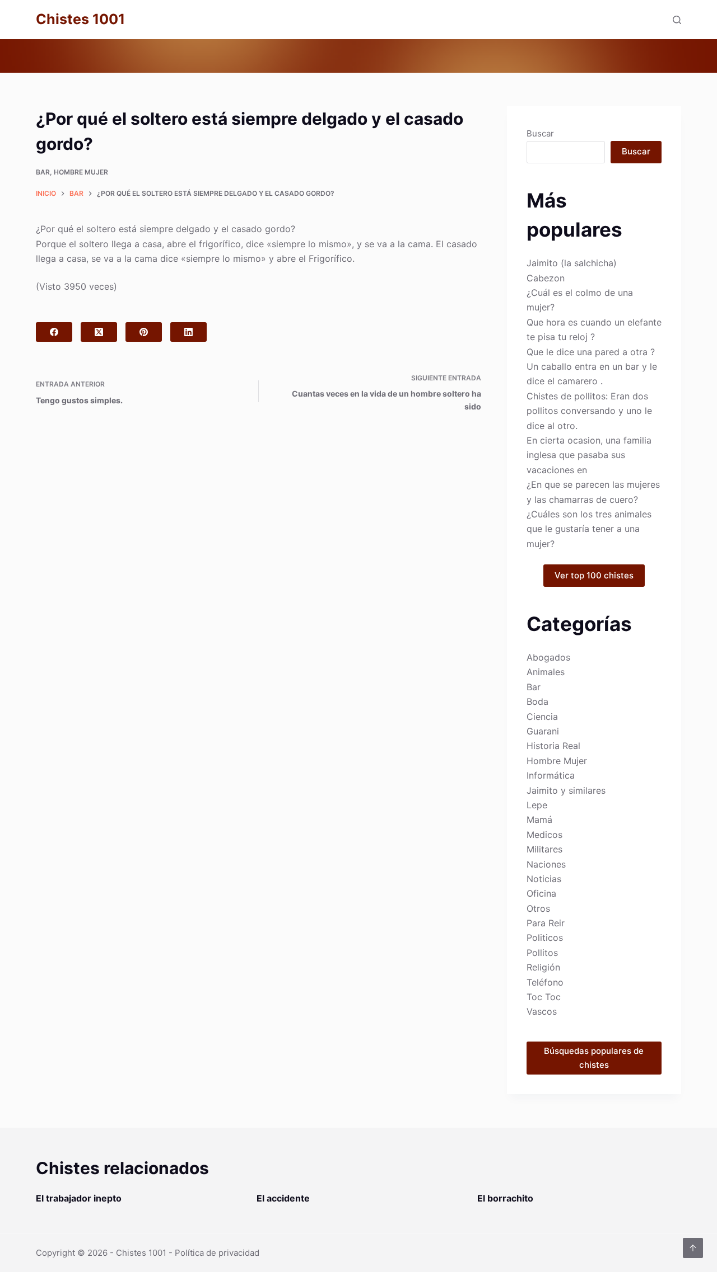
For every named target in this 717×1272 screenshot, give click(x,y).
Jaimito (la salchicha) (572, 262)
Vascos (542, 1011)
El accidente (283, 1198)
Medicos (544, 834)
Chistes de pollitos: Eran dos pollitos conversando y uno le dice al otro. (589, 410)
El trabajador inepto (79, 1198)
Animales (546, 671)
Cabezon (546, 278)
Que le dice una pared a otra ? (591, 351)
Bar (43, 172)
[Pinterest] (143, 332)
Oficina (541, 893)
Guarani (543, 731)
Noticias (544, 878)
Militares (544, 849)
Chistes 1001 (80, 19)
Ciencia (542, 716)
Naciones (546, 864)
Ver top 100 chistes (594, 575)
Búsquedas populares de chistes (594, 1057)
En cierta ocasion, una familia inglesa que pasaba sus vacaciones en (589, 455)
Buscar (540, 133)
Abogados (548, 657)
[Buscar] (677, 20)
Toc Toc (544, 996)
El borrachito (505, 1198)
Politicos (545, 937)
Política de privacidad (217, 1252)
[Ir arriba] (693, 1248)
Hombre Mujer (81, 172)
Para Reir (546, 923)
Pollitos (542, 952)
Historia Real (553, 745)
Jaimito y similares (566, 790)
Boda (537, 701)
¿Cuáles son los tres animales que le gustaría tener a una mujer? (589, 528)
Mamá (539, 819)
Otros (538, 908)
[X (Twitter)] (99, 332)
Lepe (537, 805)
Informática (551, 775)
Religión (543, 967)
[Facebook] (54, 332)
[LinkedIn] (188, 332)
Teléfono (545, 982)
